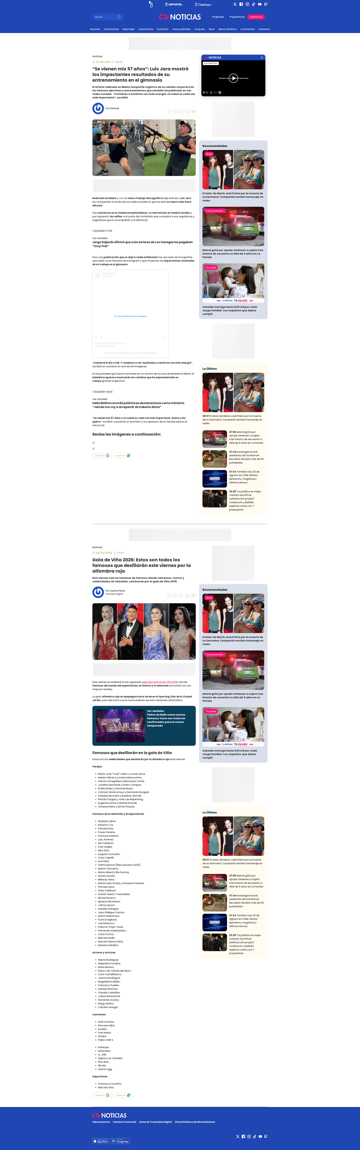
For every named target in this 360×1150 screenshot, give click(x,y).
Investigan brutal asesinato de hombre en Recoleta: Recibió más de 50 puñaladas (246, 457)
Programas (218, 16)
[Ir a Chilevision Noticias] (180, 1115)
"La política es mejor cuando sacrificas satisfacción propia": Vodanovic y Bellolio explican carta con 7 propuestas (245, 500)
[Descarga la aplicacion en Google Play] (100, 1141)
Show (211, 29)
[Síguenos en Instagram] (247, 4)
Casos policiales (181, 29)
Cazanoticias (145, 29)
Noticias (97, 56)
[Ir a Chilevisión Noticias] (180, 17)
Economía (162, 29)
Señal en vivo (256, 17)
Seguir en (100, 455)
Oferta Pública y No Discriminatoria (195, 1121)
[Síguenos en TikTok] (253, 4)
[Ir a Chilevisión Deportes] (173, 4)
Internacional (111, 29)
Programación (237, 16)
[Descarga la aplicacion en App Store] (120, 1141)
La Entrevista (247, 29)
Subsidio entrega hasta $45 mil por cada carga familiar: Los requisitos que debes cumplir (229, 310)
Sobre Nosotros (101, 1121)
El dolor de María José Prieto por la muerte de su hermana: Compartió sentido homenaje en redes (232, 197)
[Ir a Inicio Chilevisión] (203, 4)
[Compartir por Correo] (193, 111)
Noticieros (264, 29)
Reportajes (128, 29)
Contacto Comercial (124, 1121)
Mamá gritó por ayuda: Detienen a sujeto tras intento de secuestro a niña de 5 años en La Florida (232, 253)
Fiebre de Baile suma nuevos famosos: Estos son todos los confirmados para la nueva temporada (166, 720)
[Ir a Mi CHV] (151, 4)
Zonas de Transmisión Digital (155, 1121)
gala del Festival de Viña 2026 (160, 682)
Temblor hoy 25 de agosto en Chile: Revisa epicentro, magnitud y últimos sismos (244, 477)
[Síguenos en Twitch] (266, 4)
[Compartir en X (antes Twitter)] (181, 111)
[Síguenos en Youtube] (259, 4)
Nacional (95, 29)
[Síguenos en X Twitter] (235, 4)
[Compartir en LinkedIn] (187, 111)
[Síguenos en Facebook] (241, 4)
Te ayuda (199, 29)
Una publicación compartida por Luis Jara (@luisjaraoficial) (130, 353)
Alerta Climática (227, 29)
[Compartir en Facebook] (169, 111)
